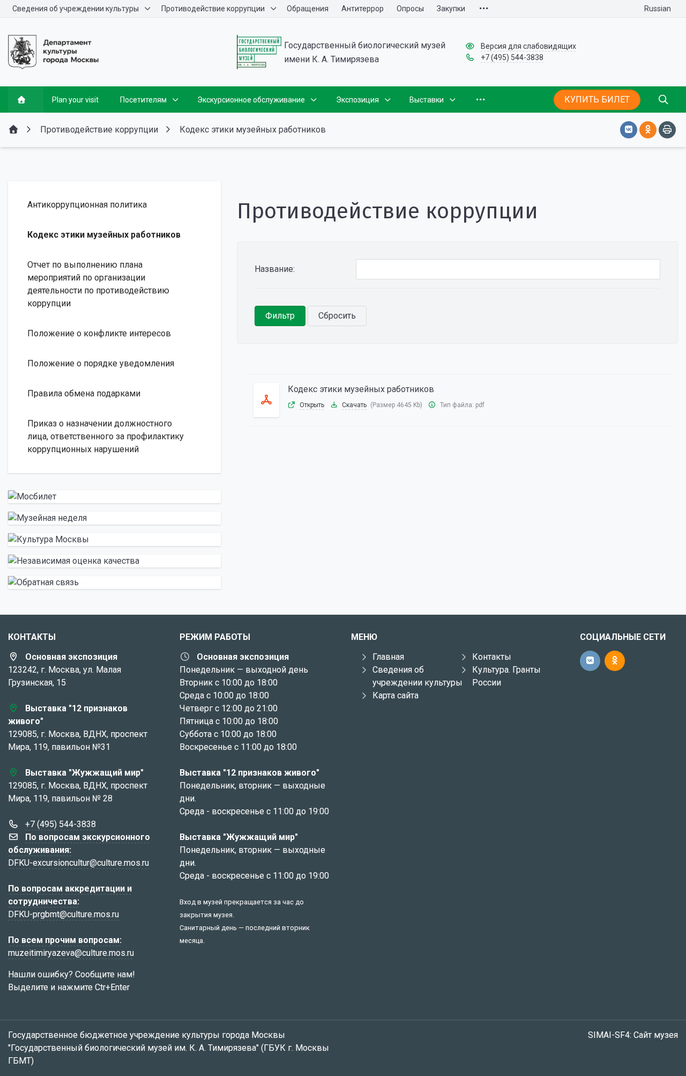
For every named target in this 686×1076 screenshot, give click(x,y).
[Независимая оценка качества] (114, 561)
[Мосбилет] (114, 496)
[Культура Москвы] (114, 539)
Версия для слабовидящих (528, 46)
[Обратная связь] (114, 582)
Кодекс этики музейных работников (361, 389)
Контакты (491, 657)
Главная (388, 657)
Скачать (354, 405)
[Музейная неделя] (114, 518)
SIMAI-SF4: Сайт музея (633, 1035)
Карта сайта (395, 695)
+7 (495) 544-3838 (512, 57)
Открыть (312, 405)
